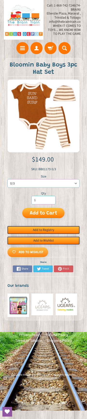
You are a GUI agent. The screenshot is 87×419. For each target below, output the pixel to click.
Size (43, 176)
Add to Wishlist (43, 240)
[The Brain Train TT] (24, 20)
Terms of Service (28, 340)
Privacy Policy (30, 335)
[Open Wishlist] (7, 412)
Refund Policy (57, 335)
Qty (43, 193)
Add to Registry (43, 230)
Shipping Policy (59, 340)
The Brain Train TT (42, 375)
